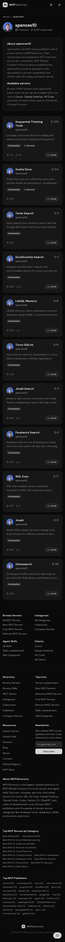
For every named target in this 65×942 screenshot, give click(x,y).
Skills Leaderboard (13, 650)
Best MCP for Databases (47, 855)
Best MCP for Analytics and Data (19, 843)
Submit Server (11, 731)
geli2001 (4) (28, 913)
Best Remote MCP (31, 836)
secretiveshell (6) (28, 894)
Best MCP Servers (13, 624)
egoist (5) (39, 898)
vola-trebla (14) (54, 883)
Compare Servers (45, 629)
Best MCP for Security (42, 862)
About (6, 753)
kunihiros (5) (53, 898)
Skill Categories (11, 655)
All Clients (40, 659)
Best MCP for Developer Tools (17, 859)
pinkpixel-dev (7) (40, 890)
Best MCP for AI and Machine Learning (21, 840)
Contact (7, 758)
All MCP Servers (11, 620)
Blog (5, 747)
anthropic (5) (9, 898)
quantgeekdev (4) (24, 909)
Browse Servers (11, 682)
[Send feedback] (57, 935)
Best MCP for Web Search (15, 866)
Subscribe (48, 751)
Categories (9, 699)
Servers (6, 16)
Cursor (19, 96)
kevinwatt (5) (25, 898)
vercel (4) (7, 909)
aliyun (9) (56, 887)
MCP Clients (9, 693)
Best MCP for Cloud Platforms (17, 851)
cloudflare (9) (42, 887)
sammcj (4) (48, 906)
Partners (7, 742)
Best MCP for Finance (44, 859)
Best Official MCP (11, 836)
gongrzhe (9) (26, 887)
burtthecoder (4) (11, 913)
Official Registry (12, 764)
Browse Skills (10, 688)
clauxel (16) (8, 883)
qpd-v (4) (40, 909)
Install (53, 155)
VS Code (49, 96)
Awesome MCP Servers (48, 693)
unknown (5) (9, 902)
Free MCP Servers (13, 629)
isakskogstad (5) (26, 902)
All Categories (42, 620)
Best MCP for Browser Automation (19, 847)
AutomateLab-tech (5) (14, 906)
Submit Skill (9, 736)
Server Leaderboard (46, 682)
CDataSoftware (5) (46, 902)
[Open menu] (59, 5)
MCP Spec (9, 769)
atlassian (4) (34, 906)
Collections (41, 624)
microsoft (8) (9, 890)
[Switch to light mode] (51, 5)
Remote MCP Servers (15, 633)
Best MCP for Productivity (15, 862)
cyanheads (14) (24, 883)
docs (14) (39, 883)
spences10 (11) (10, 887)
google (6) (45, 894)
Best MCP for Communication (17, 855)
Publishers (8, 710)
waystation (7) (10, 894)
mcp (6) (56, 894)
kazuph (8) (24, 890)
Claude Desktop (33, 96)
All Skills (7, 646)
